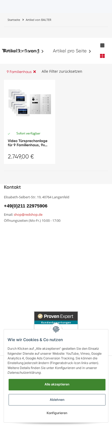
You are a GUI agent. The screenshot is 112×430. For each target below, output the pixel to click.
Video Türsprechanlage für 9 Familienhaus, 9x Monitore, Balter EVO (27, 143)
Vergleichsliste (69, 231)
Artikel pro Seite (70, 50)
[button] (102, 45)
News (9, 231)
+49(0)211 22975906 (25, 205)
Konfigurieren (57, 413)
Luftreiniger (66, 296)
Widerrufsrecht (70, 260)
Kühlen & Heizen (19, 296)
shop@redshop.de (28, 214)
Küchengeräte (17, 287)
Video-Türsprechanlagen (27, 305)
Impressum (14, 278)
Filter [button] (9, 51)
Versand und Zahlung (24, 260)
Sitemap (12, 249)
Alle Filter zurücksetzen (62, 71)
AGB (8, 269)
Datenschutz (68, 269)
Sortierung (28, 50)
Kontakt (63, 240)
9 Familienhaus (19, 72)
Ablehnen (57, 400)
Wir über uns (15, 240)
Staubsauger (68, 287)
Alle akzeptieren (57, 384)
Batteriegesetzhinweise (78, 278)
